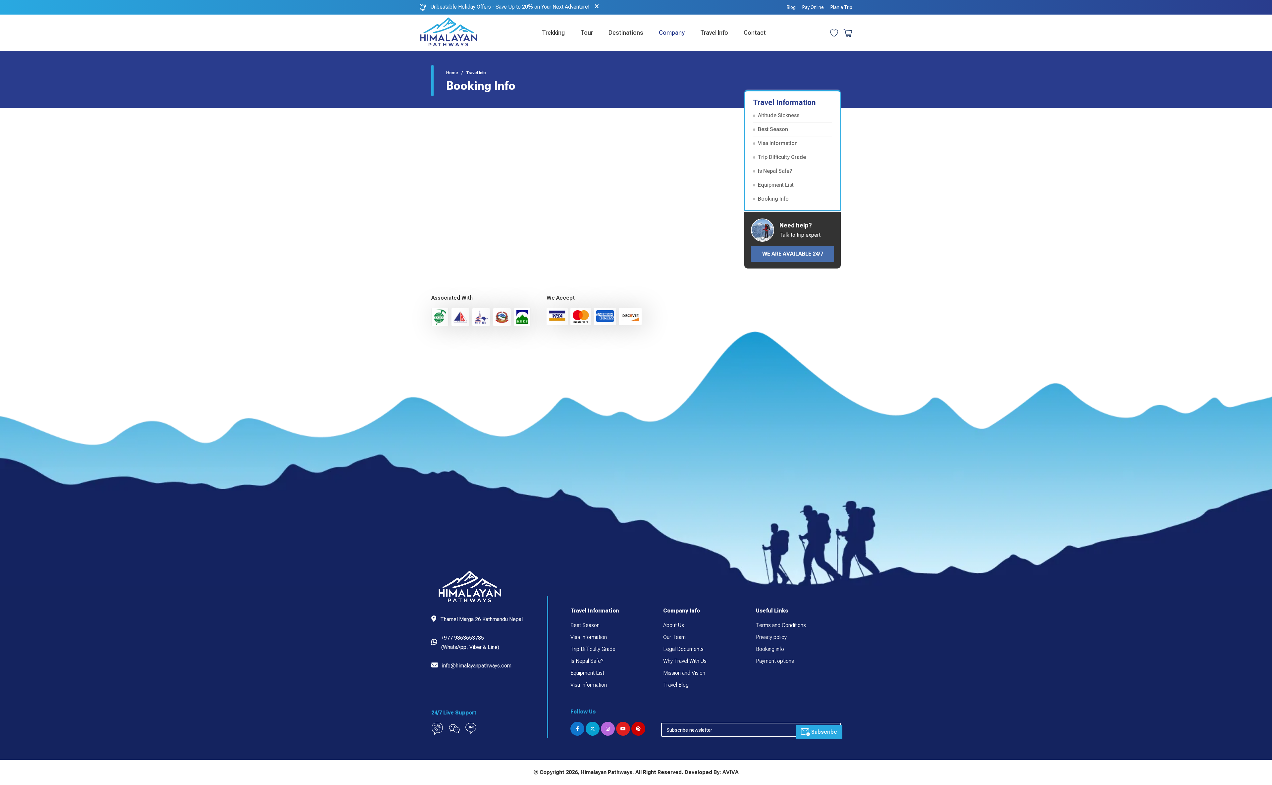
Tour (586, 32)
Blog (791, 7)
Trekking (553, 32)
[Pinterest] (638, 729)
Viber (475, 647)
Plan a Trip (841, 7)
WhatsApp (454, 647)
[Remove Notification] (597, 7)
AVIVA (730, 772)
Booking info (770, 649)
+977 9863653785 (462, 638)
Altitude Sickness (778, 115)
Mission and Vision (684, 673)
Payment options (775, 661)
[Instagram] (608, 729)
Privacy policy (771, 637)
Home (452, 72)
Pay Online (813, 7)
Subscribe (823, 732)
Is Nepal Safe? (775, 171)
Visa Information (778, 143)
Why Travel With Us (685, 661)
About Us (673, 625)
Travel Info (714, 32)
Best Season (773, 129)
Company (672, 32)
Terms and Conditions (781, 625)
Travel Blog (676, 685)
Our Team (674, 637)
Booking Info (773, 199)
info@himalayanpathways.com (476, 665)
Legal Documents (683, 649)
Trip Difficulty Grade (782, 157)
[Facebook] (577, 729)
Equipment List (776, 185)
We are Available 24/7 (792, 254)
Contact (755, 32)
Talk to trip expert (800, 235)
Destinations (626, 32)
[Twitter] (593, 729)
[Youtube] (623, 729)
